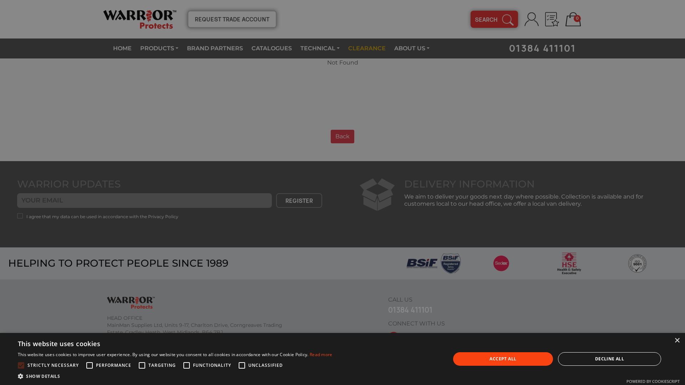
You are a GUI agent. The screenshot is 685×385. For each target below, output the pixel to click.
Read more (321, 354)
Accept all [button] (502, 359)
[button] (175, 376)
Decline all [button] (609, 359)
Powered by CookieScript (653, 381)
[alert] (342, 192)
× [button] (677, 340)
